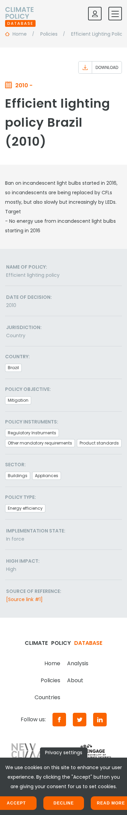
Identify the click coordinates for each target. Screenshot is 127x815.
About (75, 680)
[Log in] (95, 13)
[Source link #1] (24, 599)
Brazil (13, 367)
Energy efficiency (25, 508)
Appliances (46, 475)
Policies (50, 680)
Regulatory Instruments (32, 433)
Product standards (99, 443)
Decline (64, 803)
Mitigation (18, 400)
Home (52, 663)
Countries (47, 697)
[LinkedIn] (100, 719)
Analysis (77, 663)
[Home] (20, 13)
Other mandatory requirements (40, 443)
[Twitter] (79, 719)
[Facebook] (59, 719)
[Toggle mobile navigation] (115, 13)
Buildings (17, 475)
